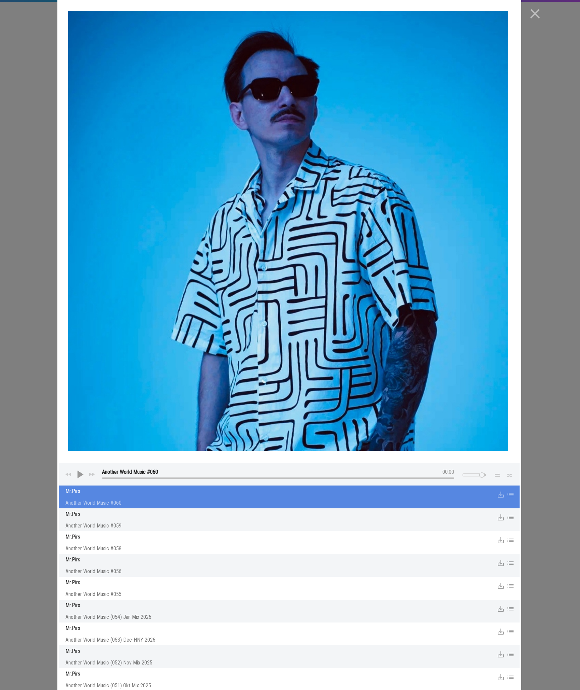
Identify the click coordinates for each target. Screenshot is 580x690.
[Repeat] (497, 474)
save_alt (501, 495)
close (535, 14)
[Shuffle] (510, 474)
